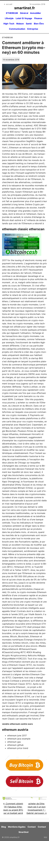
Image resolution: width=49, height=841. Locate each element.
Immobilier (35, 13)
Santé (29, 23)
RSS (45, 837)
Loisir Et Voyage (24, 18)
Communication (17, 29)
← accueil (8, 4)
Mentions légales (16, 826)
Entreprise (32, 29)
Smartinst (23, 832)
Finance (38, 18)
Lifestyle (9, 18)
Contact (32, 826)
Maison (20, 23)
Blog (3, 826)
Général (24, 13)
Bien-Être (39, 23)
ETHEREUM (12, 13)
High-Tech (8, 23)
